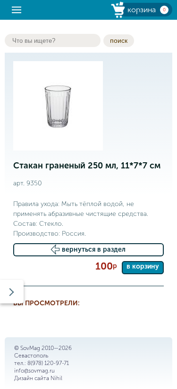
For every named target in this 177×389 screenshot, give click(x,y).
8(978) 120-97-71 (48, 363)
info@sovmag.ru (34, 370)
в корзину (142, 266)
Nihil (56, 378)
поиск (118, 40)
